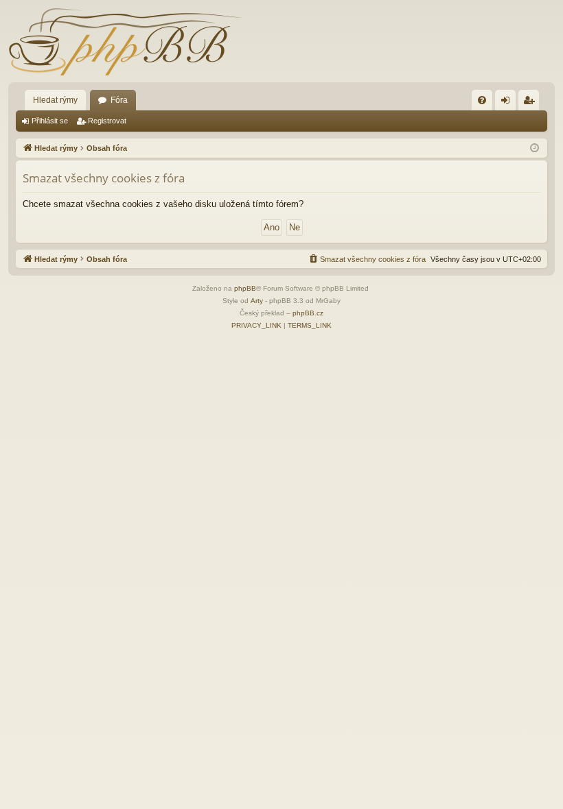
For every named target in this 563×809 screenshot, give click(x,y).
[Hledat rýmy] (125, 41)
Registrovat (107, 121)
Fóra (119, 100)
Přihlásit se (50, 121)
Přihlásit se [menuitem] (508, 102)
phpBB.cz (307, 313)
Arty (257, 300)
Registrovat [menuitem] (531, 102)
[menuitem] (482, 100)
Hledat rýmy (55, 100)
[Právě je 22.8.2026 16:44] (534, 148)
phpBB (245, 288)
